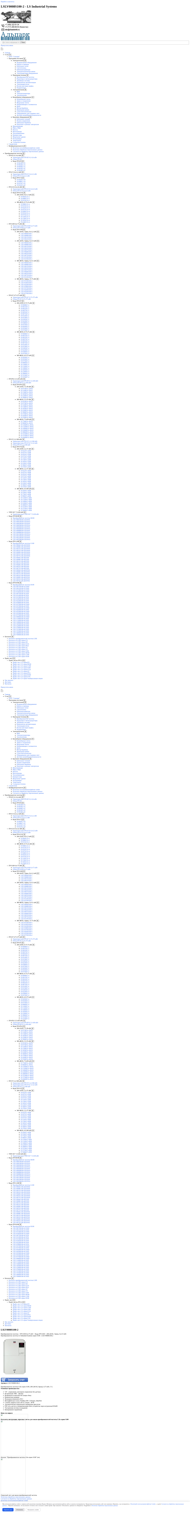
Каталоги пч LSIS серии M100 (19, 653)
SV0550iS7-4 (25, 359)
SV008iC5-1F (21, 181)
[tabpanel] (95, 1336)
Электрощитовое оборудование (27, 73)
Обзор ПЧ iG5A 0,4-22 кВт (22, 191)
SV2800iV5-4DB (26, 505)
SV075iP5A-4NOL (27, 403)
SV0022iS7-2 (25, 308)
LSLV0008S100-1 (26, 235)
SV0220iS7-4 (25, 350)
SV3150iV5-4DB (26, 507)
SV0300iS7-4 (25, 352)
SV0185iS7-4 (25, 348)
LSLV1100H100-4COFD (21, 618)
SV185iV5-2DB (26, 461)
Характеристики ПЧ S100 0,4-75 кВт (25, 226)
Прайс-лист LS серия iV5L (22, 677)
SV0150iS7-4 (25, 346)
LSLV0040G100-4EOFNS (21, 577)
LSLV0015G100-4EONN (21, 561)
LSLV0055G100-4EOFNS (21, 579)
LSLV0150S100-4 (26, 281)
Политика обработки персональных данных (27, 150)
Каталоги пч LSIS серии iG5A (19, 644)
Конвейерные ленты (23, 99)
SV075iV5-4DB (26, 476)
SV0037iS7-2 (25, 310)
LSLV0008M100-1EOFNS (21, 530)
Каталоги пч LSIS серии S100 (19, 651)
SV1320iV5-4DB (26, 499)
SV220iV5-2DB (26, 463)
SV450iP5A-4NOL (27, 416)
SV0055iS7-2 (25, 312)
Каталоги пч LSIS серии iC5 (18, 640)
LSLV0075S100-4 (26, 275)
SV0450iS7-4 (25, 357)
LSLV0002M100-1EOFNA (21, 525)
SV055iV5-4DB (26, 474)
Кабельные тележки (23, 119)
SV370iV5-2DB (26, 467)
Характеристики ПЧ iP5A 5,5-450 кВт (25, 381)
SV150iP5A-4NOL (27, 407)
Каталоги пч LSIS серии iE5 (18, 642)
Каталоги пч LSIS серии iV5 (18, 649)
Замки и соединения (23, 101)
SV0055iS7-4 (25, 341)
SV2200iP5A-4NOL (27, 430)
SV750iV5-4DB (26, 494)
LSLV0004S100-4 (26, 263)
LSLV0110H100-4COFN (21, 595)
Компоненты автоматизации (26, 82)
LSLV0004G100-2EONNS (21, 545)
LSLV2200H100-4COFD (21, 626)
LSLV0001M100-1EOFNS (21, 520)
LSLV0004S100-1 (26, 233)
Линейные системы (23, 81)
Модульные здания (19, 137)
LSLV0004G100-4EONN (21, 557)
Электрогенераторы (23, 93)
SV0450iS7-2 (25, 326)
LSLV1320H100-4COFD (21, 620)
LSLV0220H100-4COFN (21, 601)
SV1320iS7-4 (25, 366)
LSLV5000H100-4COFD (21, 635)
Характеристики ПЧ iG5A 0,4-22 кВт (25, 189)
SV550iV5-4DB (26, 492)
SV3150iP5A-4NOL (27, 434)
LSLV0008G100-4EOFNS (21, 572)
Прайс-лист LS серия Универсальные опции (28, 678)
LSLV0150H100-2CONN (21, 590)
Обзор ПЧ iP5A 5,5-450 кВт (22, 383)
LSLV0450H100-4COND (21, 608)
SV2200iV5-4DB (26, 503)
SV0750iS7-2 (25, 330)
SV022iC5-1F (21, 185)
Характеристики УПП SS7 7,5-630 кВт (26, 514)
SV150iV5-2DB (26, 460)
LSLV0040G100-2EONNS (21, 552)
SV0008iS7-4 (25, 334)
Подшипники (21, 88)
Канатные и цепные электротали (28, 124)
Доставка (8, 682)
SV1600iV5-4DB (26, 501)
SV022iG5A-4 (25, 208)
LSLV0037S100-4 (26, 270)
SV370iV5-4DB (26, 487)
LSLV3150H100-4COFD (21, 629)
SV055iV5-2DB (26, 454)
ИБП (18, 92)
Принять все (8, 1510)
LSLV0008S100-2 (26, 244)
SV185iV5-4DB (26, 481)
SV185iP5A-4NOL (27, 408)
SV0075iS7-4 (25, 343)
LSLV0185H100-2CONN (21, 592)
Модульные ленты (23, 103)
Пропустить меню (7, 45)
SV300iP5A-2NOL (27, 397)
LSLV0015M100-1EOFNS (21, 536)
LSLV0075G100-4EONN (21, 568)
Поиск (23, 42)
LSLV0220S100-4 (26, 284)
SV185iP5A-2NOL (27, 394)
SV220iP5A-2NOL (27, 396)
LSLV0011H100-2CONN (21, 588)
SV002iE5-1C (21, 165)
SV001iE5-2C (21, 168)
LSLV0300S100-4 (26, 286)
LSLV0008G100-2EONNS (21, 547)
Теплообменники (18, 133)
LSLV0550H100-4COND (21, 611)
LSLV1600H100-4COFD (21, 622)
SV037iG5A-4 (25, 209)
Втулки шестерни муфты (25, 86)
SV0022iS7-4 (25, 337)
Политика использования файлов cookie (26, 148)
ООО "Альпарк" (14, 56)
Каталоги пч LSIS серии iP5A (19, 646)
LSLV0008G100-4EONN (21, 559)
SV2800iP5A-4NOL (27, 432)
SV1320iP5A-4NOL (27, 427)
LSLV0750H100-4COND (21, 615)
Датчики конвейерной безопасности (29, 115)
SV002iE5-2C (21, 170)
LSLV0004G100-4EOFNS (21, 570)
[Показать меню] (1, 689)
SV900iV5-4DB (26, 496)
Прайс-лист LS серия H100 (22, 675)
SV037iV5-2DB (26, 452)
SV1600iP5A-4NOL (27, 428)
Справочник (13, 144)
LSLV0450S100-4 (26, 290)
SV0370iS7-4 (25, 353)
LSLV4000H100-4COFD (21, 633)
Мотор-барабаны (22, 108)
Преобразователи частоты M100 (23, 518)
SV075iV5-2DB (26, 456)
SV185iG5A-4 (25, 220)
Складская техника (19, 142)
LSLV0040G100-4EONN (21, 565)
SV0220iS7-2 (25, 321)
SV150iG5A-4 (25, 218)
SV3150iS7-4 (25, 375)
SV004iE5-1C (21, 167)
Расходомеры (17, 139)
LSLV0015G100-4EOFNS (21, 574)
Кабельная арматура (23, 70)
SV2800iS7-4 (25, 373)
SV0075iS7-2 (25, 314)
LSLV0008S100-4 (26, 264)
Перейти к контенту (7, 1)
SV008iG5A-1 (25, 198)
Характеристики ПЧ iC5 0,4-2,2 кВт (25, 174)
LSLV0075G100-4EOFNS (21, 581)
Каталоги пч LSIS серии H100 (19, 656)
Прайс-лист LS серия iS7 (21, 671)
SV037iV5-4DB (26, 472)
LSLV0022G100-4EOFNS (21, 575)
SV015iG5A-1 (25, 200)
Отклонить (19, 1510)
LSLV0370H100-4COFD (21, 606)
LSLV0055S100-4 (26, 273)
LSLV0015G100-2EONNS (21, 549)
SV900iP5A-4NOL (27, 423)
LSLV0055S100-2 (26, 253)
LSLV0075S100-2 (26, 255)
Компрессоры (17, 135)
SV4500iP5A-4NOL (27, 437)
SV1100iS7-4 (25, 364)
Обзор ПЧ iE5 (17, 159)
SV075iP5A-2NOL (27, 388)
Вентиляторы (17, 131)
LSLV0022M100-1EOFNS (21, 538)
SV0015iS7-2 (25, 307)
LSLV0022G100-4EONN (21, 563)
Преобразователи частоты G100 (23, 543)
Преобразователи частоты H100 (23, 585)
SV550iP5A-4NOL (27, 417)
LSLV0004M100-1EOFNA (21, 529)
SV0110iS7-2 (25, 316)
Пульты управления (23, 121)
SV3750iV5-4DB (26, 508)
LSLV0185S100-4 (26, 283)
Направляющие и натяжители (27, 104)
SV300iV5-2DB (26, 465)
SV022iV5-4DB (26, 471)
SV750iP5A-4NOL (27, 421)
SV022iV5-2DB (26, 451)
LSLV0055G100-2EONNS (21, 554)
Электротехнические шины (26, 71)
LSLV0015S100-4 (26, 266)
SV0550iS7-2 (25, 328)
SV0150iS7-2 (25, 317)
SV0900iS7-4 (25, 363)
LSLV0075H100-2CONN (21, 586)
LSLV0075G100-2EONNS (21, 556)
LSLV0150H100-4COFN (21, 597)
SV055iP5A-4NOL (27, 401)
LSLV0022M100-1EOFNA (21, 539)
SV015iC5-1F (21, 183)
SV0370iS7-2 (25, 325)
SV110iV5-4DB (26, 478)
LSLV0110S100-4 (26, 277)
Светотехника (21, 68)
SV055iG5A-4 (25, 213)
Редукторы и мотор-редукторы (27, 79)
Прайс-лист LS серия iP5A (22, 673)
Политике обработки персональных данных (105, 1505)
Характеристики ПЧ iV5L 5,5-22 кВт (25, 443)
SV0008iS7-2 (25, 305)
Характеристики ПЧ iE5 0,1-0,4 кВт (25, 157)
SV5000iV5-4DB (26, 510)
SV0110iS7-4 (25, 344)
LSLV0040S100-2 (26, 252)
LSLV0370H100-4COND (21, 604)
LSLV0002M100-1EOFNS (21, 523)
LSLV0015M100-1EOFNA (21, 534)
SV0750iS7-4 (25, 361)
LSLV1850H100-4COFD (21, 624)
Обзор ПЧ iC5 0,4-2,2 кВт (21, 176)
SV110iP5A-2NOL (27, 390)
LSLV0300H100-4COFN (21, 602)
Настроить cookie (33, 1510)
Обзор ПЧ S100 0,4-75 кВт (21, 228)
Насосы (15, 130)
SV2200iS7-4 (25, 372)
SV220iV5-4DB (26, 483)
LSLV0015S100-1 (26, 237)
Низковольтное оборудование (27, 62)
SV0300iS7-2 (25, 323)
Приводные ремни (23, 110)
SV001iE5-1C (21, 163)
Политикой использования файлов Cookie (143, 1504)
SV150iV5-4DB (26, 480)
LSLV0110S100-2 (26, 257)
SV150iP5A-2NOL (27, 392)
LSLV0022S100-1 (26, 239)
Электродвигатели (23, 84)
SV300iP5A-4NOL (27, 412)
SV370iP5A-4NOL (27, 414)
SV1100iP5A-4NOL (27, 425)
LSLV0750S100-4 (26, 293)
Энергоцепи (17, 140)
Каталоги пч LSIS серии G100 (19, 654)
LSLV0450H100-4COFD (21, 610)
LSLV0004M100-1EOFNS (21, 527)
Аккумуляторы (22, 95)
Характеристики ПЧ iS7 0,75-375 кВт (25, 297)
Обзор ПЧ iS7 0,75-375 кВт (22, 299)
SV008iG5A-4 (25, 204)
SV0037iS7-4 (25, 339)
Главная (7, 53)
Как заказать (9, 680)
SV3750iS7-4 (25, 377)
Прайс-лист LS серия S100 (22, 668)
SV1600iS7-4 (25, 368)
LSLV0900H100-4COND (21, 617)
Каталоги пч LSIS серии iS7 (18, 647)
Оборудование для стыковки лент (28, 113)
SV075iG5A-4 (25, 215)
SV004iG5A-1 (25, 197)
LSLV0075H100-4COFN (21, 593)
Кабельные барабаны (24, 122)
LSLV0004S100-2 (26, 243)
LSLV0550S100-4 (26, 291)
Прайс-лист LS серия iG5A (22, 669)
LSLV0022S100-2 (26, 248)
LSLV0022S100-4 (26, 268)
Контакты (8, 684)
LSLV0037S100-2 (26, 250)
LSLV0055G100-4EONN (21, 566)
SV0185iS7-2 (25, 319)
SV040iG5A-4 (25, 211)
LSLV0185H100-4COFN (21, 599)
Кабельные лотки (22, 66)
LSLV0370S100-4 (26, 288)
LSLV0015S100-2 (26, 246)
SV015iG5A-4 (25, 206)
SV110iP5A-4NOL (27, 405)
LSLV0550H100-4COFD (21, 613)
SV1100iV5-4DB (26, 498)
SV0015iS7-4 (25, 336)
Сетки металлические (24, 111)
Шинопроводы (18, 126)
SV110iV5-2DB (26, 458)
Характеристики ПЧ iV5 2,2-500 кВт (25, 441)
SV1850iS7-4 (25, 370)
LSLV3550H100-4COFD (21, 631)
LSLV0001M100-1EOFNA (21, 521)
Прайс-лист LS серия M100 (22, 664)
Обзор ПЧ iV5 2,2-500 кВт (21, 445)
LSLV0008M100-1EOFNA (21, 532)
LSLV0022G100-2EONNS (21, 550)
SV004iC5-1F (21, 180)
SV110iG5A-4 (25, 217)
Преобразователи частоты (25, 77)
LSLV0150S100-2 (26, 259)
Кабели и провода (23, 64)
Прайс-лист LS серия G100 (22, 666)
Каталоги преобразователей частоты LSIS (23, 638)
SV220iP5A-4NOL (27, 410)
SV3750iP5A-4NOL (27, 435)
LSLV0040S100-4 (26, 272)
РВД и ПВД (17, 128)
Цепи (18, 106)
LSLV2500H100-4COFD (21, 627)
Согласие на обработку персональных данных (28, 151)
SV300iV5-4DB (26, 485)
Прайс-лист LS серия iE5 (21, 662)
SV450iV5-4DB (26, 491)
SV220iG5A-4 (25, 222)
